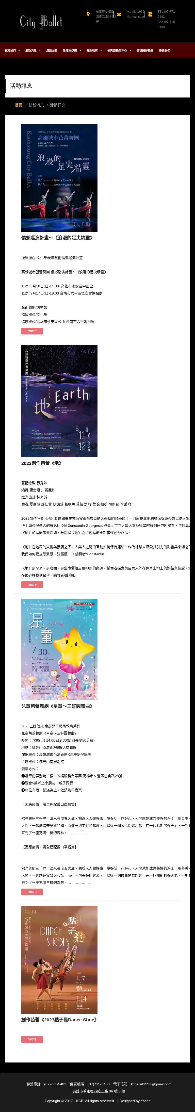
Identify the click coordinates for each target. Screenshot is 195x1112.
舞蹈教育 (93, 50)
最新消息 (31, 50)
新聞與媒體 (70, 50)
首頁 (19, 105)
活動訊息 (57, 105)
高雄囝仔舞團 (145, 50)
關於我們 (11, 50)
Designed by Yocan (135, 1101)
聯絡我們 (164, 50)
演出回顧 (51, 50)
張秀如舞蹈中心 (117, 50)
